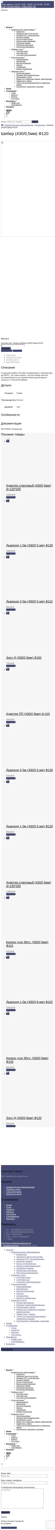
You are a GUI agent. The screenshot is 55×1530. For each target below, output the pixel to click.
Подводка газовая (23, 43)
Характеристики (13, 357)
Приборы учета (17, 49)
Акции (8, 88)
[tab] (30, 355)
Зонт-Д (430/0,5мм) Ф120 (23, 1118)
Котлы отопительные (24, 39)
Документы (10, 101)
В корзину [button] (10, 497)
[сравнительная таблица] (7, 114)
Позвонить (6, 351)
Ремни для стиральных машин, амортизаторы (34, 79)
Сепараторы (21, 67)
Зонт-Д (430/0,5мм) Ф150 (23, 657)
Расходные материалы (25, 47)
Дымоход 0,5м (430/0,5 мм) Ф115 (29, 601)
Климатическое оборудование (23, 30)
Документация (13, 362)
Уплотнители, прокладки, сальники (29, 87)
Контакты (10, 107)
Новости (14, 95)
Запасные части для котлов (27, 33)
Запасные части (17, 71)
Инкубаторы (21, 61)
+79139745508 (13, 7)
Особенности (12, 360)
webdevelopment (11, 1245)
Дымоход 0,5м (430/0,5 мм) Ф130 (29, 770)
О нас (13, 93)
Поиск (35, 122)
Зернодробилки (22, 59)
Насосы (19, 65)
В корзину (6, 348)
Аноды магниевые (23, 73)
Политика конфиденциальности (16, 1243)
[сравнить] (7, 441)
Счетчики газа (21, 53)
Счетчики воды (22, 51)
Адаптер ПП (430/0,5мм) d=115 (28, 713)
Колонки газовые (22, 37)
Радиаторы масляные (24, 45)
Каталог (9, 27)
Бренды (14, 97)
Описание (11, 355)
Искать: (4, 122)
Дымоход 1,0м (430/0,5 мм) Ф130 (29, 545)
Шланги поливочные (24, 69)
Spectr (4, 1517)
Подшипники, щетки (24, 77)
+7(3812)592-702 (28, 7)
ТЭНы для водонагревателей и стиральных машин (31, 1317)
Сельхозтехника (17, 57)
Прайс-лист (15, 103)
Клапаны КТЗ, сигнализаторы (27, 35)
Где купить (15, 99)
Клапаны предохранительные (27, 75)
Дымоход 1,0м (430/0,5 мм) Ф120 (29, 826)
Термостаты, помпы (24, 81)
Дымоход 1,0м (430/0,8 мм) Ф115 (29, 1002)
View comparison (9, 1528)
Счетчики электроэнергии (26, 55)
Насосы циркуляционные (26, 41)
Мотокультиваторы (23, 63)
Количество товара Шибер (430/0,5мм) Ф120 (22, 343)
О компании (11, 91)
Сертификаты (16, 105)
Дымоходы (20, 32)
